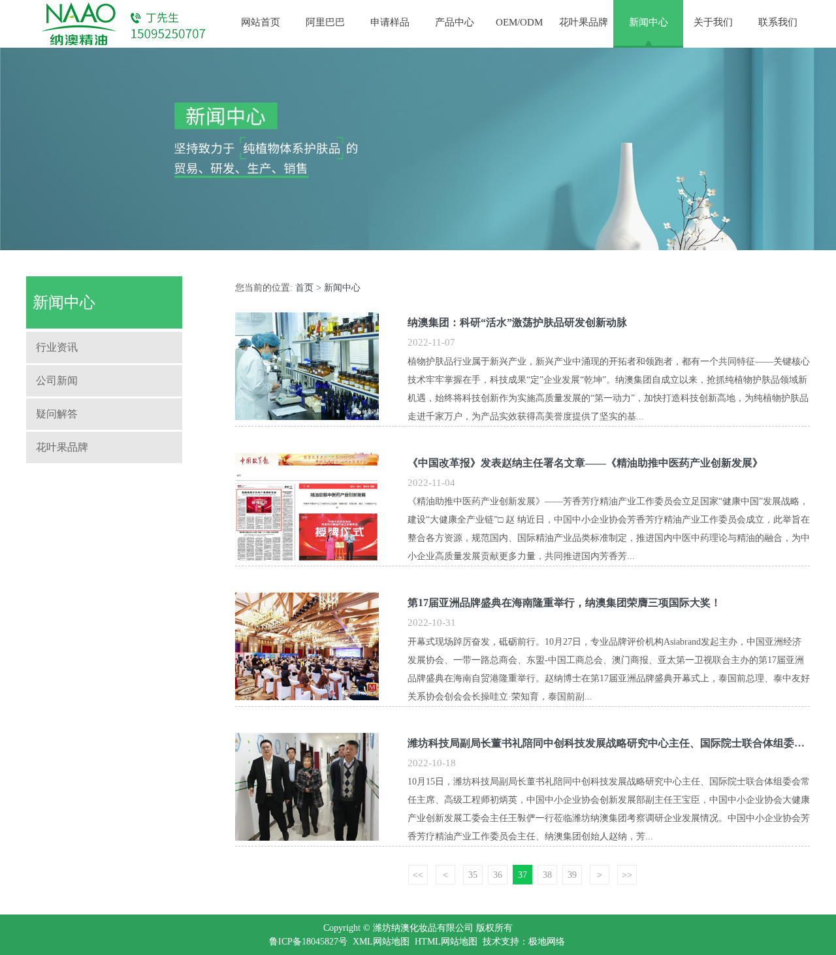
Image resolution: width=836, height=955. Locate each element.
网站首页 (260, 22)
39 (572, 875)
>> (627, 875)
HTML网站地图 (446, 942)
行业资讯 (57, 347)
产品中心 (454, 22)
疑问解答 (57, 413)
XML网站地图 (381, 942)
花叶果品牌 (583, 22)
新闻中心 (648, 22)
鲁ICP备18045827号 (308, 942)
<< (418, 875)
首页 (304, 288)
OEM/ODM (519, 22)
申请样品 (390, 22)
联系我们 (777, 22)
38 (547, 875)
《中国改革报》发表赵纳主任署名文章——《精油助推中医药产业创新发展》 (585, 462)
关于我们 (713, 22)
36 (497, 875)
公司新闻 (57, 380)
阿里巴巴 (325, 22)
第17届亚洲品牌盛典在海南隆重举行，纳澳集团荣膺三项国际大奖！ (564, 602)
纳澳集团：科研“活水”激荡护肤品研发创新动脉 (517, 322)
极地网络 (546, 942)
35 (472, 875)
